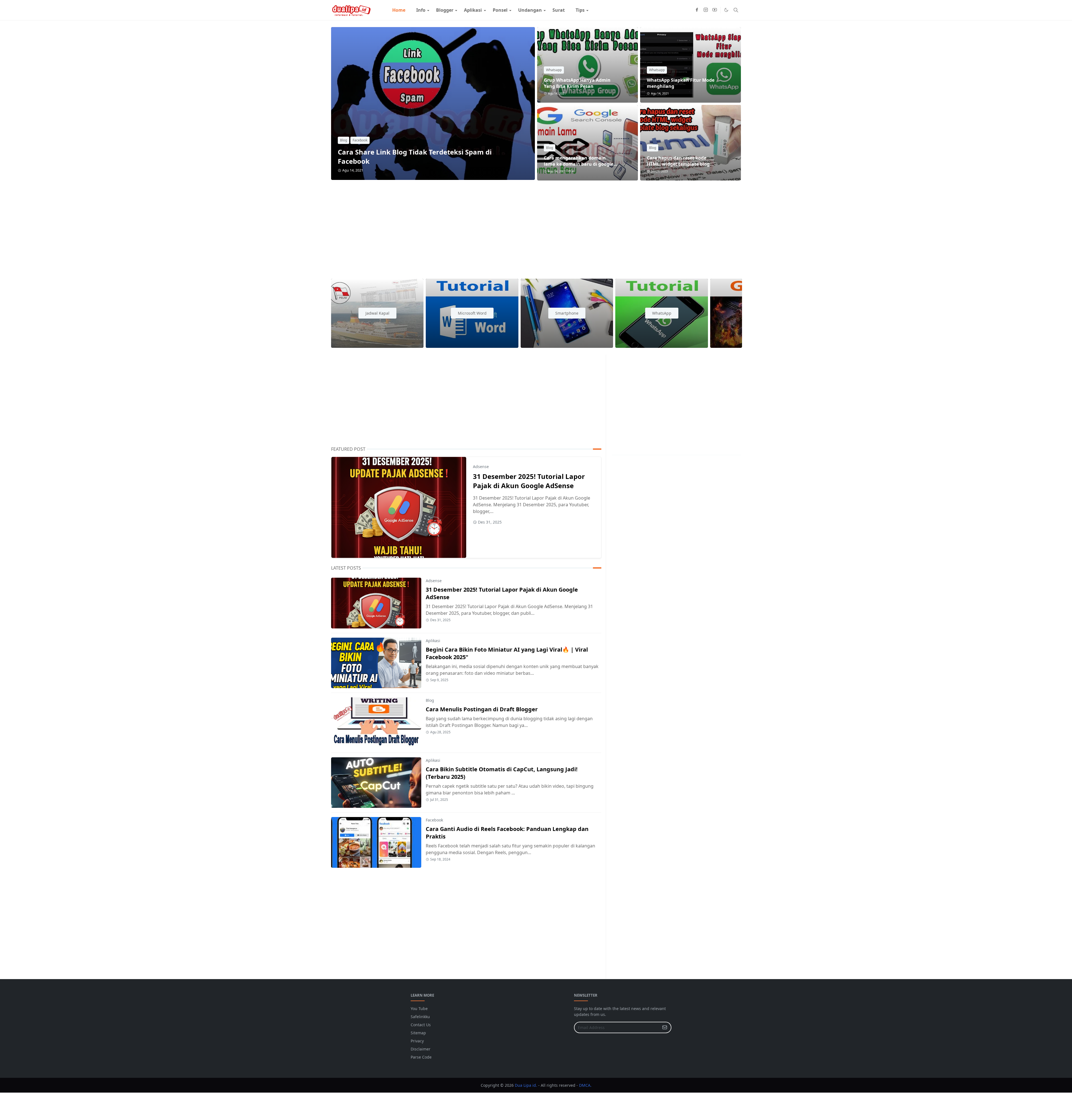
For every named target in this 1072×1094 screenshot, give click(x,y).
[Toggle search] (736, 10)
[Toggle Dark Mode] (726, 10)
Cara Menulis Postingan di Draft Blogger (482, 709)
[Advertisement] (498, 226)
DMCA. (585, 1085)
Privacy (417, 1041)
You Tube (419, 1008)
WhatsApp (661, 313)
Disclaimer (420, 1049)
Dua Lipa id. (526, 1085)
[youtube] (714, 10)
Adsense (481, 466)
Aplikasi (433, 640)
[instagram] (705, 10)
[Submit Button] (665, 1027)
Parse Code (421, 1057)
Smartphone (566, 313)
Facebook (360, 140)
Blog (343, 140)
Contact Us (421, 1024)
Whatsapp (554, 70)
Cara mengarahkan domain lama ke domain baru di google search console (578, 164)
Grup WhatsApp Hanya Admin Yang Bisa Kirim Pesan (577, 83)
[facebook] (696, 10)
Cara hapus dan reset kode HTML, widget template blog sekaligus (678, 164)
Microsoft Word (472, 313)
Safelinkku (420, 1016)
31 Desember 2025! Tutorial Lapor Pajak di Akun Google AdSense (529, 481)
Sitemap (418, 1032)
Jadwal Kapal (377, 313)
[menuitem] (399, 10)
